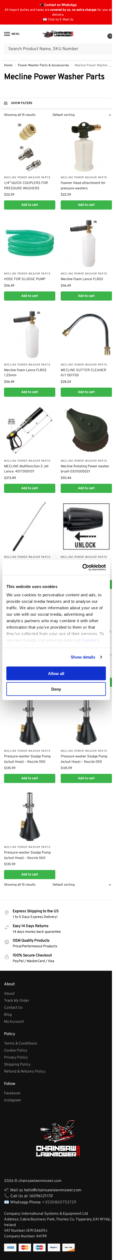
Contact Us (13, 1007)
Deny (56, 689)
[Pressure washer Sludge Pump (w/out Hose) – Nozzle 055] (86, 720)
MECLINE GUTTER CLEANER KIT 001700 (83, 373)
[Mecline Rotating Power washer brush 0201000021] (86, 430)
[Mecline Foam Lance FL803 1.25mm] (29, 334)
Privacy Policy (16, 1057)
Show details (83, 657)
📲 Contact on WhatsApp (58, 5)
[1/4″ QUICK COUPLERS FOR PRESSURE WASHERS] (29, 147)
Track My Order (16, 1000)
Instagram (12, 1100)
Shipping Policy (17, 1064)
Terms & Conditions (20, 1043)
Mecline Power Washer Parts (27, 177)
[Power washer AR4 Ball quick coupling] (86, 526)
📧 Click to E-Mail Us (58, 20)
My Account (14, 1021)
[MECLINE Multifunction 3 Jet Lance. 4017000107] (29, 430)
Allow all (56, 673)
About (9, 993)
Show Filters (22, 103)
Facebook (12, 1093)
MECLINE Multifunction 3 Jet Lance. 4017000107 (26, 469)
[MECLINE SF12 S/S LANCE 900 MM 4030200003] (29, 526)
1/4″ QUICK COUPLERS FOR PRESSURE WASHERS (26, 186)
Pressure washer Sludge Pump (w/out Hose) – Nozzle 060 (27, 855)
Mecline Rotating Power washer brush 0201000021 (85, 469)
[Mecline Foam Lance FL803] (86, 243)
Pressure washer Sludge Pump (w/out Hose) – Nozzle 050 (27, 759)
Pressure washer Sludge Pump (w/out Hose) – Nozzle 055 (84, 759)
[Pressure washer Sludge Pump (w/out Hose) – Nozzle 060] (29, 816)
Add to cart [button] (29, 205)
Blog (8, 1014)
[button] (106, 34)
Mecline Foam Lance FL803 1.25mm (25, 373)
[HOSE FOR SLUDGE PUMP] (29, 243)
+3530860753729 (59, 1202)
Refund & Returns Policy (24, 1071)
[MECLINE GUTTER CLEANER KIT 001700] (86, 334)
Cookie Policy (15, 1050)
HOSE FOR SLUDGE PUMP (24, 279)
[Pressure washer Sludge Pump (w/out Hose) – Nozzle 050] (29, 720)
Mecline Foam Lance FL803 (82, 279)
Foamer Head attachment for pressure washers (83, 186)
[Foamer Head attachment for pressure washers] (86, 147)
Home (8, 65)
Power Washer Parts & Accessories (43, 65)
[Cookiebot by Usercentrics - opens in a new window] (82, 567)
